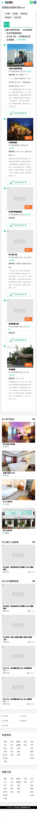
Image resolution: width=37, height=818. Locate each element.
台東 (25, 745)
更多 (33, 419)
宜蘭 (5, 761)
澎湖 (31, 742)
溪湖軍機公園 (24, 37)
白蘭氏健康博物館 (12, 30)
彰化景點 (5, 721)
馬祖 (31, 748)
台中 (11, 745)
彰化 (11, 748)
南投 (11, 751)
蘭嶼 (31, 751)
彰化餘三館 (11, 37)
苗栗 (11, 742)
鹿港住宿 (24, 721)
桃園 (5, 751)
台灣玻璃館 (27, 30)
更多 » (28, 64)
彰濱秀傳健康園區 (14, 33)
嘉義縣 (18, 745)
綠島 (31, 755)
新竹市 (5, 755)
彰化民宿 (5, 716)
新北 (5, 748)
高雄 (18, 751)
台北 (5, 745)
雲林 (11, 755)
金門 (31, 745)
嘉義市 (18, 742)
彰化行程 (24, 716)
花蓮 (25, 742)
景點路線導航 (20, 113)
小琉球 (32, 758)
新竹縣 (5, 758)
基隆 (5, 742)
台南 (18, 748)
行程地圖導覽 (21, 40)
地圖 (29, 71)
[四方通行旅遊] (9, 3)
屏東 (18, 755)
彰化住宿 (5, 725)
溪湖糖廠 (10, 40)
